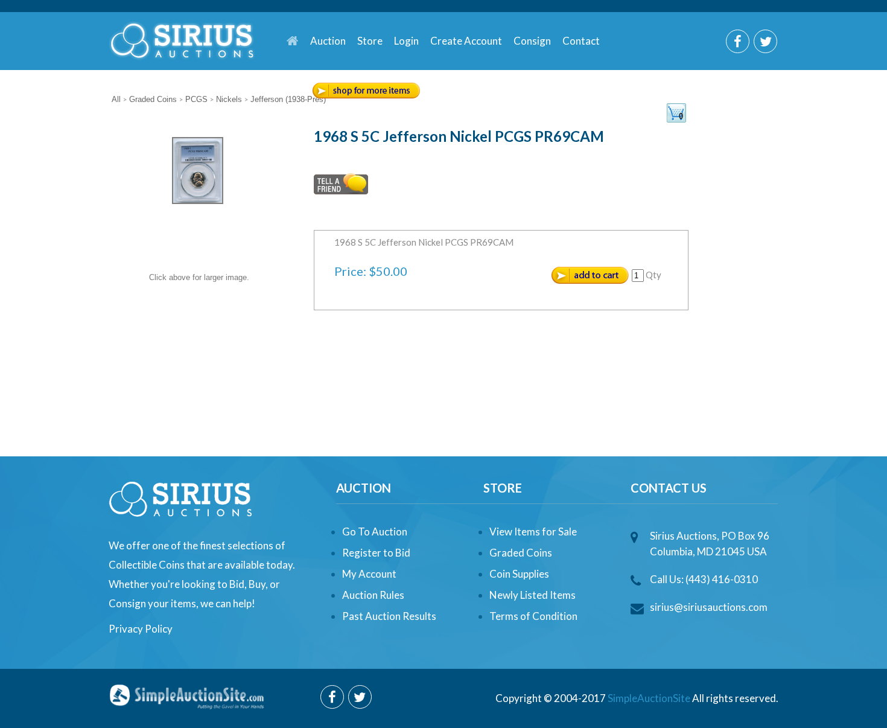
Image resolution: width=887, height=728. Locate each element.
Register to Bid (376, 552)
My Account (369, 573)
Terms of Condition (533, 616)
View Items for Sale (533, 531)
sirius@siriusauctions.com (709, 607)
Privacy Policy (141, 628)
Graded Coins (520, 552)
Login (406, 40)
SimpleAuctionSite (649, 698)
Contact (581, 40)
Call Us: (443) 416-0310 (704, 579)
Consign (532, 40)
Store (370, 40)
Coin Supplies (519, 573)
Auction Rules (373, 595)
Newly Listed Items (532, 595)
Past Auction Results (389, 616)
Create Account (466, 40)
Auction (328, 40)
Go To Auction (374, 531)
